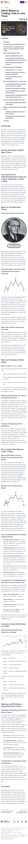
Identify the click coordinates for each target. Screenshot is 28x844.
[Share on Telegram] (20, 19)
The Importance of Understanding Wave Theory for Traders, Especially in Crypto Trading (13, 48)
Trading (6, 7)
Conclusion (6, 120)
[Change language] (26, 2)
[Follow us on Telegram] (22, 821)
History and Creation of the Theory (14, 55)
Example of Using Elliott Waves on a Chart (14, 99)
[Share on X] (22, 19)
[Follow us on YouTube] (25, 821)
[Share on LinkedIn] (26, 19)
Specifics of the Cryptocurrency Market (15, 88)
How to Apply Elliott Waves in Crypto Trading (14, 81)
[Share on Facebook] (24, 19)
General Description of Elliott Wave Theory (14, 44)
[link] (6, 7)
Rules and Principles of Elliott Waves (12, 67)
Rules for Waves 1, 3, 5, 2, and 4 (13, 70)
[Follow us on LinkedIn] (18, 821)
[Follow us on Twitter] (14, 821)
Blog (2, 7)
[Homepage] (5, 2)
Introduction (6, 42)
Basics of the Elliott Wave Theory (11, 53)
